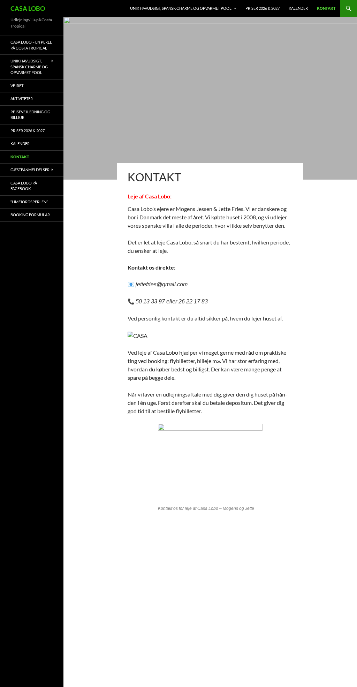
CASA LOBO (27, 8)
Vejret (16, 85)
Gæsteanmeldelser (30, 169)
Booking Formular (30, 214)
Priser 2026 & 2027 (262, 8)
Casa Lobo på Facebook (23, 186)
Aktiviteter (21, 98)
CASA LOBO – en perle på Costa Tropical (31, 45)
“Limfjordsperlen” (29, 201)
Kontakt (326, 8)
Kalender (298, 8)
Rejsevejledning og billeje (30, 115)
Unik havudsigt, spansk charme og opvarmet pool (180, 8)
